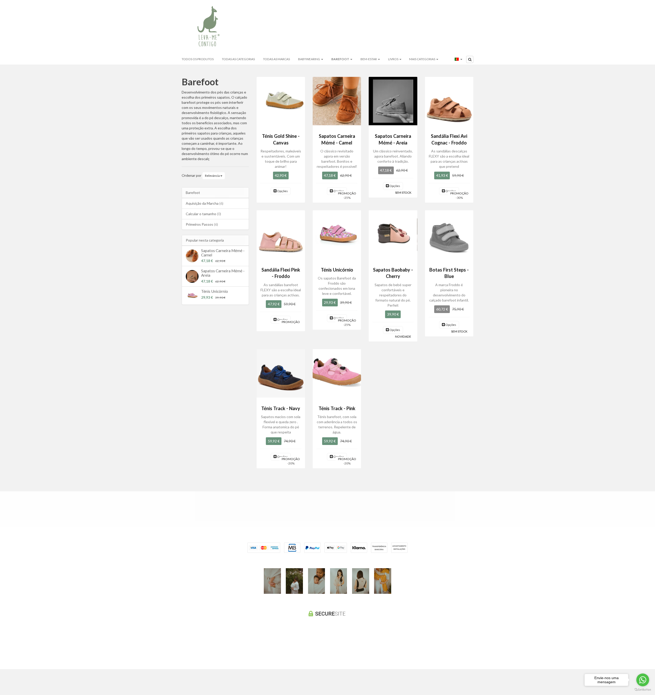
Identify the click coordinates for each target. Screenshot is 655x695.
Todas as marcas (276, 59)
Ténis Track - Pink (337, 408)
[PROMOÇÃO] (281, 234)
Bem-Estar (369, 59)
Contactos (401, 27)
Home (268, 27)
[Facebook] (317, 650)
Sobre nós (292, 27)
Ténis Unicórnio (214, 291)
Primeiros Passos (202, 224)
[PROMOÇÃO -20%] (281, 373)
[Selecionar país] (458, 59)
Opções (282, 191)
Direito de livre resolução (378, 509)
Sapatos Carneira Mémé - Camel (223, 252)
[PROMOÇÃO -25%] (337, 101)
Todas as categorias (238, 59)
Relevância (212, 176)
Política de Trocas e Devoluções (282, 509)
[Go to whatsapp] (642, 679)
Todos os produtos (198, 59)
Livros (393, 59)
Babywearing (309, 59)
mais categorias (422, 59)
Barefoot (340, 59)
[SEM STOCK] (393, 101)
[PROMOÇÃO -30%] (449, 101)
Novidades (371, 27)
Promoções (340, 27)
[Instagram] (326, 650)
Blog (315, 27)
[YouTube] (336, 650)
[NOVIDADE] (393, 234)
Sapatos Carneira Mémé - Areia (223, 272)
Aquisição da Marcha (204, 203)
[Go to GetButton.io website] (643, 689)
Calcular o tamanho (203, 214)
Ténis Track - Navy (280, 408)
